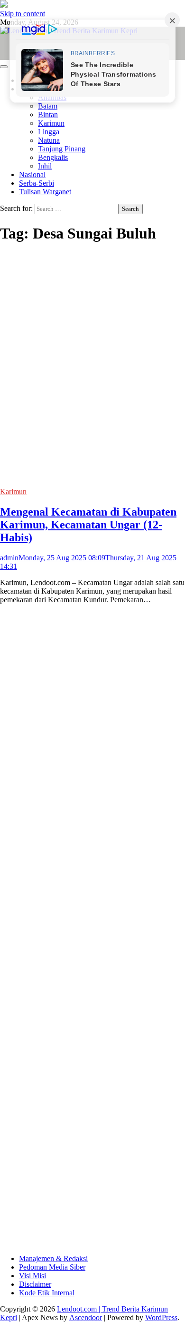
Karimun (51, 123)
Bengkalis (53, 157)
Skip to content (22, 14)
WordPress (161, 1317)
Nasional (32, 174)
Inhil (45, 166)
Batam (47, 106)
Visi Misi (32, 1276)
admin (9, 558)
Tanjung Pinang (61, 149)
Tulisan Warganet (45, 192)
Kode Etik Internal (46, 1293)
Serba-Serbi (36, 183)
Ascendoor (85, 1317)
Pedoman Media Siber (52, 1267)
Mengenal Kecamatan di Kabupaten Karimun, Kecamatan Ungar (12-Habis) (88, 525)
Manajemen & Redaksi (53, 1258)
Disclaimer (35, 1284)
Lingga (48, 132)
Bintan (48, 114)
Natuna (49, 140)
